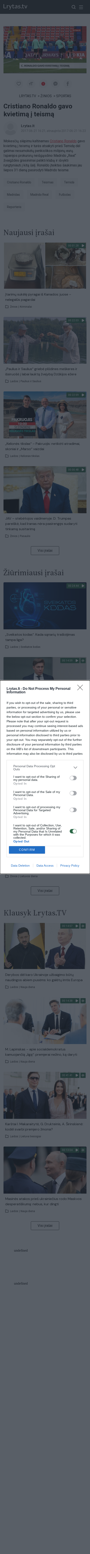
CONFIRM (27, 849)
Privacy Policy (69, 865)
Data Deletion (20, 865)
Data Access (45, 865)
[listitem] (45, 768)
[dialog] (45, 777)
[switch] (73, 778)
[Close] (81, 689)
